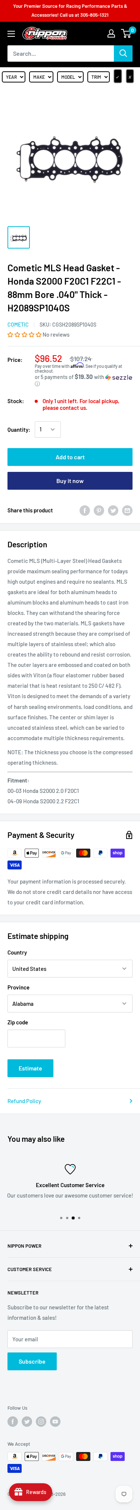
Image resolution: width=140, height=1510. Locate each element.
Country (17, 952)
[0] (126, 33)
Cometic (18, 324)
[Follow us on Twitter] (27, 1421)
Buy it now (70, 480)
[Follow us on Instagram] (41, 1421)
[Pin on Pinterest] (99, 510)
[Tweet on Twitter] (113, 510)
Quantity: (18, 429)
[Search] (123, 53)
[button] (25, 334)
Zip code (17, 1022)
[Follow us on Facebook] (12, 1421)
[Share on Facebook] (85, 510)
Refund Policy (24, 1101)
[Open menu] (11, 34)
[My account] (111, 33)
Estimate (30, 1068)
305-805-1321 (94, 15)
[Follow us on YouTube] (55, 1421)
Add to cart (70, 456)
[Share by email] (127, 510)
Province (18, 987)
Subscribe (32, 1361)
